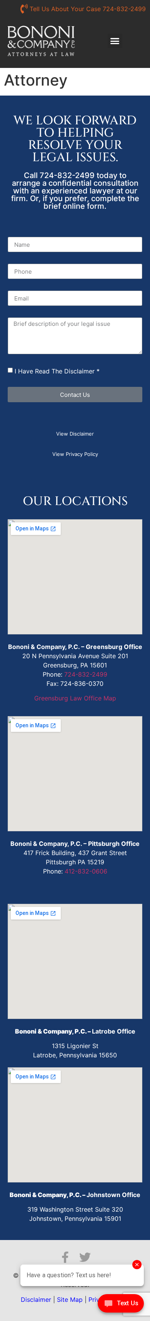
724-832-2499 (85, 674)
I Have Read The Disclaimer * (57, 371)
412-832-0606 (86, 871)
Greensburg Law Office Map (75, 698)
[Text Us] (121, 1305)
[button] (115, 41)
